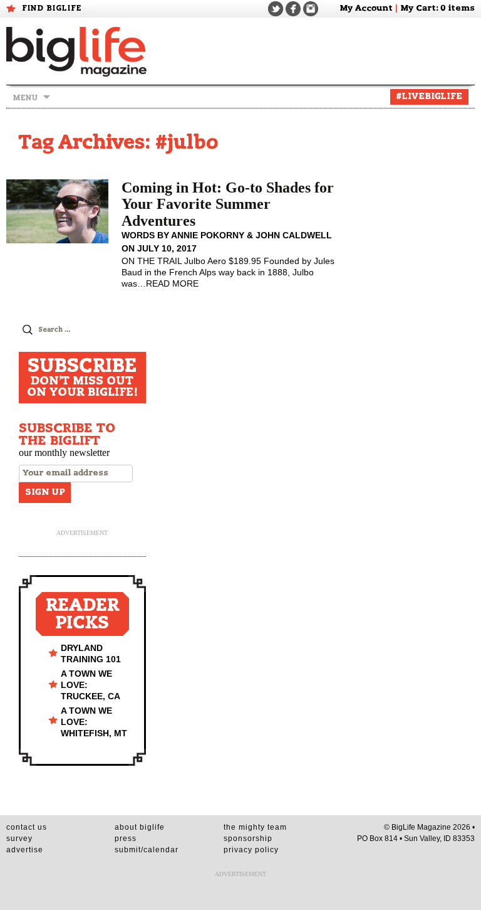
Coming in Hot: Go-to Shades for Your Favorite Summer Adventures (228, 204)
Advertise (24, 849)
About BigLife (140, 827)
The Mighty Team (255, 827)
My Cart (418, 8)
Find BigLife (52, 8)
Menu (25, 98)
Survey (19, 838)
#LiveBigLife (429, 96)
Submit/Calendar (146, 849)
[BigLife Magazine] (77, 51)
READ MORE (172, 283)
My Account (366, 8)
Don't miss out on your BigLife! (82, 377)
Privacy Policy (251, 849)
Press (126, 838)
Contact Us (26, 827)
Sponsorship (248, 838)
